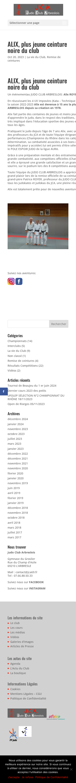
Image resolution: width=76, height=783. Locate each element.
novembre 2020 (18, 468)
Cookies (15, 689)
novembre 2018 (18, 513)
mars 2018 (14, 527)
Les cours (16, 627)
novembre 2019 (18, 483)
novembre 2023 (18, 429)
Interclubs (14, 346)
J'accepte (14, 777)
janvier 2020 (16, 478)
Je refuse (27, 777)
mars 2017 (14, 537)
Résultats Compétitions (23, 365)
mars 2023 (14, 443)
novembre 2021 (18, 463)
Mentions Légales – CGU (26, 694)
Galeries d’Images (22, 642)
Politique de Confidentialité (28, 698)
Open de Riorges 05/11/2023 (26, 404)
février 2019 (15, 498)
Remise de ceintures (21, 361)
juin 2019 (14, 488)
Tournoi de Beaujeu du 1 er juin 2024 (32, 385)
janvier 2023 (16, 449)
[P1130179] (38, 249)
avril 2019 (14, 493)
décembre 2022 (18, 453)
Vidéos (12, 370)
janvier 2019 (16, 503)
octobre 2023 (16, 434)
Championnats (17, 341)
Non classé (15, 356)
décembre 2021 (18, 458)
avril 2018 (14, 522)
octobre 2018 (16, 517)
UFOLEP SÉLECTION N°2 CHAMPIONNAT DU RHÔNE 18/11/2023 (36, 397)
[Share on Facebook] (4, 391)
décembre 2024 (18, 419)
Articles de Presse (22, 646)
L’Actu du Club (19, 668)
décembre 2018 (18, 508)
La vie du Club (36, 57)
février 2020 (15, 473)
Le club (15, 623)
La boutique (18, 673)
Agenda (15, 663)
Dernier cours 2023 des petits (27, 390)
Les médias (17, 632)
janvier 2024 (16, 424)
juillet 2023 (15, 439)
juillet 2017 (15, 532)
